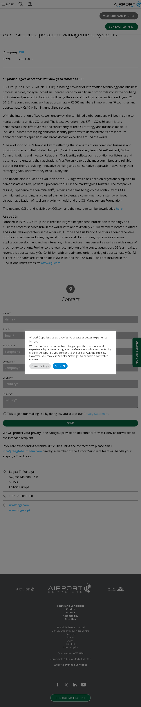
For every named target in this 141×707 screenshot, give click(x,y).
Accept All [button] (60, 366)
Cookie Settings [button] (40, 366)
